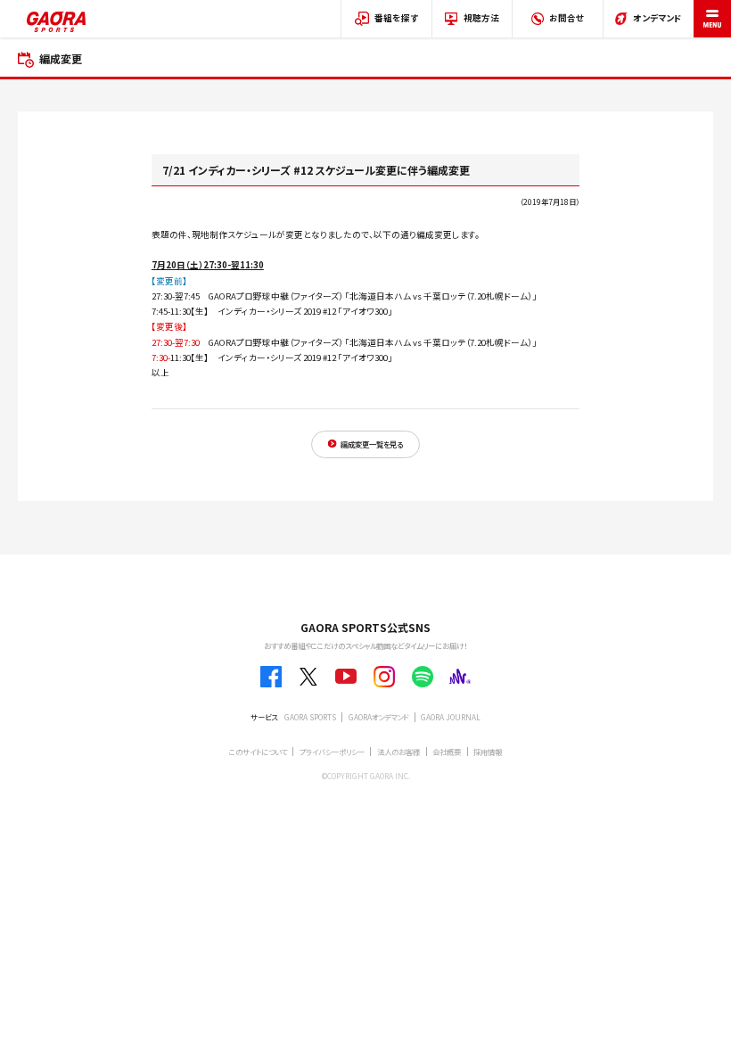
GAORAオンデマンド (378, 716)
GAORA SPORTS (310, 716)
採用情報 (487, 751)
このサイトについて (258, 751)
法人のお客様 (398, 751)
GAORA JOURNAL (450, 716)
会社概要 (446, 751)
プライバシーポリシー (332, 751)
